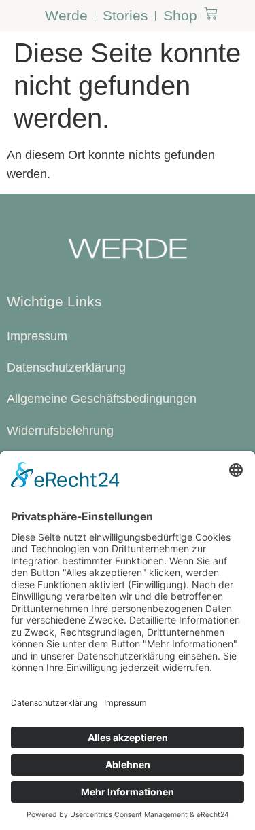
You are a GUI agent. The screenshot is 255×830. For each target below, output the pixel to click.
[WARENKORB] (210, 13)
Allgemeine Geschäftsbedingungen (102, 398)
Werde (66, 15)
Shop (180, 15)
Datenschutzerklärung (66, 367)
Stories (125, 15)
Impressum (37, 336)
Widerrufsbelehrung (60, 430)
